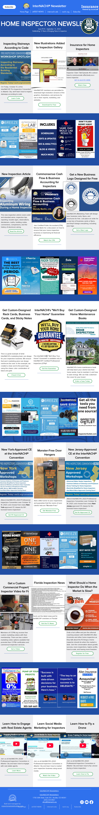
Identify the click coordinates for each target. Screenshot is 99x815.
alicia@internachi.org (50, 802)
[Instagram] (82, 802)
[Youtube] (87, 802)
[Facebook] (91, 802)
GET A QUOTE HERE (82, 80)
